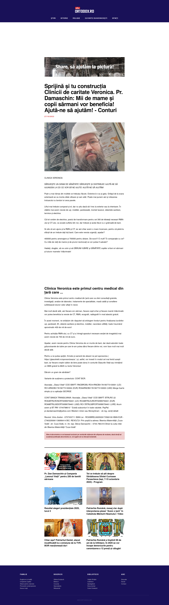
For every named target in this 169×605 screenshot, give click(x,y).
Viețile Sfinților (91, 579)
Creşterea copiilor (25, 581)
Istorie (64, 18)
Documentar (91, 586)
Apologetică (91, 584)
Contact (123, 584)
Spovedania (57, 586)
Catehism (90, 581)
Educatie (124, 579)
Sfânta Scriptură (59, 579)
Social (123, 581)
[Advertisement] (84, 37)
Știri (53, 18)
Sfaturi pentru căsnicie (27, 584)
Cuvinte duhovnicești (96, 18)
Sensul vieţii (24, 588)
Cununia (56, 584)
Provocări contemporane (28, 586)
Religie (76, 18)
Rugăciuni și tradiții (26, 579)
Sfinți (115, 18)
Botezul (56, 581)
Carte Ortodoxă (92, 588)
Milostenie (57, 588)
